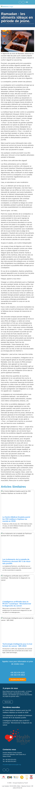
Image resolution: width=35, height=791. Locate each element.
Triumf (26, 783)
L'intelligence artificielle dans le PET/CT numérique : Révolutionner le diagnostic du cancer (16, 604)
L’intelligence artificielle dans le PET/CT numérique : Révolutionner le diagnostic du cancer (17, 723)
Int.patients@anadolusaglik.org (12, 764)
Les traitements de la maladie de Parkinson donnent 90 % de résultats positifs (16, 561)
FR (27, 2)
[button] (27, 2)
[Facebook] (20, 2)
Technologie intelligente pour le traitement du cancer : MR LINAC (17, 645)
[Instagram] (23, 2)
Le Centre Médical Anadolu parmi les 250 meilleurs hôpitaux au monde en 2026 (16, 519)
